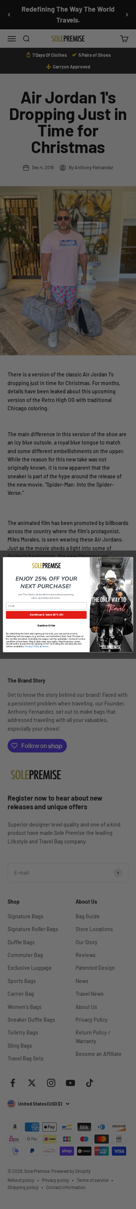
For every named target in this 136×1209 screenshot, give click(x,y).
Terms (45, 646)
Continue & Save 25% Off (46, 615)
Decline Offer (46, 625)
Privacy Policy (32, 646)
